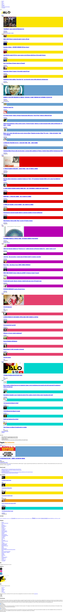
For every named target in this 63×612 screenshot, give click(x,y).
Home (1, 444)
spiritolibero (5, 335)
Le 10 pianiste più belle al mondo (6, 480)
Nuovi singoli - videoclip (10, 33)
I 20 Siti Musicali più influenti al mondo (11, 411)
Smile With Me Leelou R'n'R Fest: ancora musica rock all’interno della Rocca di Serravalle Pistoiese (15, 439)
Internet (3, 5)
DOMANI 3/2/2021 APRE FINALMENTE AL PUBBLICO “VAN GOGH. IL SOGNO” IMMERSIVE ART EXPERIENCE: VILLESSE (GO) (27, 97)
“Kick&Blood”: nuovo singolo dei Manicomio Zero (13, 29)
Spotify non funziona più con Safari (10, 419)
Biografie (3, 526)
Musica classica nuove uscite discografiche (8, 549)
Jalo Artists (3, 540)
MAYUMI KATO (4, 544)
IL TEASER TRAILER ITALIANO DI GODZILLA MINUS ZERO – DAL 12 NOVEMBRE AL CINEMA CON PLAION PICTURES (25, 188)
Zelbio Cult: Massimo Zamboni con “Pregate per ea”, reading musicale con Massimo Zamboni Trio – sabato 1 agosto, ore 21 (29, 248)
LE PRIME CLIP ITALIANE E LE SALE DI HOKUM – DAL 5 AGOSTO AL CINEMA (18, 204)
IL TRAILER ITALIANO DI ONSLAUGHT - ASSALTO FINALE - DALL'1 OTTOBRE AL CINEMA (20, 168)
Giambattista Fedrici (5, 535)
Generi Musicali (4, 534)
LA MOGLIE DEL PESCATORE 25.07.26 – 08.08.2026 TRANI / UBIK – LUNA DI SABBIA (20, 142)
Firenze (21, 518)
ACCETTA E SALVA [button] (3, 611)
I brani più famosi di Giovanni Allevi (7, 488)
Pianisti (3, 553)
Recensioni (3, 555)
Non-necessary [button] (2, 607)
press (3, 588)
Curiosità (13, 518)
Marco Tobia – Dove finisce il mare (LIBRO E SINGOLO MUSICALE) (16, 264)
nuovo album (38, 518)
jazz (22, 518)
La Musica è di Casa (5, 541)
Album (3, 522)
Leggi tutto (36, 593)
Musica (3, 1)
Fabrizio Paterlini (17, 518)
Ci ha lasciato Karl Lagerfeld (9, 325)
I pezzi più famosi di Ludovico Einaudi (7, 495)
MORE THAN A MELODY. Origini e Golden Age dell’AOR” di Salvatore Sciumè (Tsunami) (21, 273)
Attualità (6, 101)
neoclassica (30, 518)
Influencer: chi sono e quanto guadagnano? (12, 333)
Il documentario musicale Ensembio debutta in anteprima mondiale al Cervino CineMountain (22, 212)
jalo (3, 377)
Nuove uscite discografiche (6, 551)
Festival (3, 533)
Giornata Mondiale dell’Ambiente (10, 341)
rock (56, 518)
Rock (2, 556)
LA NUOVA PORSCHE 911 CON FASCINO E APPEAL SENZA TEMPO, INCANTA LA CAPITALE (20, 317)
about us (3, 587)
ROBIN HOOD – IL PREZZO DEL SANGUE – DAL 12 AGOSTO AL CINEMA (17, 196)
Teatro (3, 558)
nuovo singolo (44, 518)
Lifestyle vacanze (7, 357)
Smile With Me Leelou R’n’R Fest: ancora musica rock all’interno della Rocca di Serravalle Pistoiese (24, 55)
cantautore (1, 518)
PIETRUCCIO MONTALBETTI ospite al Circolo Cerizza (14, 289)
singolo (58, 518)
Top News (3, 560)
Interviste (3, 538)
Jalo (2, 539)
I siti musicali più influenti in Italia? (10, 403)
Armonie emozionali (5, 523)
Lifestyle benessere (7, 307)
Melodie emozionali (5, 545)
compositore (4, 518)
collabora (3, 589)
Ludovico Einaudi (27, 518)
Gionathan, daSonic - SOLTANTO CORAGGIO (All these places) (10, 437)
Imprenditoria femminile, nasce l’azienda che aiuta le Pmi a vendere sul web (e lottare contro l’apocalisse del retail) (28, 395)
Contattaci (3, 7)
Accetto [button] (33, 593)
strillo (59, 518)
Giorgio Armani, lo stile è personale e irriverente (13, 349)
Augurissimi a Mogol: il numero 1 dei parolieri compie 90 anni (16, 71)
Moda (3, 546)
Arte (2, 2)
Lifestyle (3, 4)
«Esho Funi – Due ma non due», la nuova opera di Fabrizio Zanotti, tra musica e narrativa (22, 256)
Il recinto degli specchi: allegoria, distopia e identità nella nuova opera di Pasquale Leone (22, 281)
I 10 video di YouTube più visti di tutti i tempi (12, 375)
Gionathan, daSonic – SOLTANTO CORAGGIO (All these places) (16, 47)
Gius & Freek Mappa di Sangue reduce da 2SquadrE (14, 63)
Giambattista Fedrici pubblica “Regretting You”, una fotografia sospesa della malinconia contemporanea (25, 79)
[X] (1, 569)
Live (24, 518)
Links (2, 591)
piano (54, 518)
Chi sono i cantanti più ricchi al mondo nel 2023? (9, 503)
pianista (51, 518)
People (49, 518)
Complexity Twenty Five (8, 107)
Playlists (3, 554)
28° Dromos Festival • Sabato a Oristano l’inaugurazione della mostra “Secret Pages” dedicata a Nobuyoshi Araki (27, 115)
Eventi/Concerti (4, 530)
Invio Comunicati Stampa (6, 6)
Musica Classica (4, 548)
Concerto (10, 518)
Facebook (3, 532)
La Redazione (5, 31)
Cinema (3, 3)
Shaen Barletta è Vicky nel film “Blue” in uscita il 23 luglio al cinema (18, 220)
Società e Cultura (5, 462)
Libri (2, 224)
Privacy (3, 590)
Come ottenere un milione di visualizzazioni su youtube (15, 427)
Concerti (8, 518)
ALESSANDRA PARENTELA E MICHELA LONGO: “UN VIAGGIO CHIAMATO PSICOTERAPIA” (20, 238)
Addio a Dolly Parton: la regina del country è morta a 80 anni (16, 39)
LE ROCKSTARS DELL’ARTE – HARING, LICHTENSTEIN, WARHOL (12, 458)
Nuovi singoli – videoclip (5, 552)
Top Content (8, 242)
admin (4, 308)
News (6, 33)
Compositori (4, 528)
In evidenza (3, 536)
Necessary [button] (1, 603)
